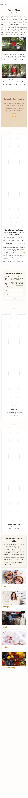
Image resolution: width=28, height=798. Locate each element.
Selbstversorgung (9, 667)
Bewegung (6, 606)
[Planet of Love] (4, 1)
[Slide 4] (16, 124)
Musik (5, 627)
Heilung (5, 647)
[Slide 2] (13, 124)
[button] (14, 44)
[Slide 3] (15, 124)
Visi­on (8, 24)
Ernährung (6, 586)
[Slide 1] (11, 125)
